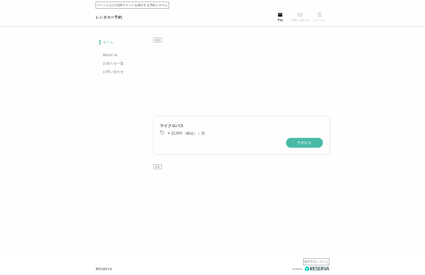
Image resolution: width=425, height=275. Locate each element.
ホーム (108, 42)
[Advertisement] (241, 77)
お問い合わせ (113, 72)
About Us (110, 55)
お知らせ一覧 (113, 63)
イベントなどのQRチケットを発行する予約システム (132, 5)
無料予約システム (316, 261)
